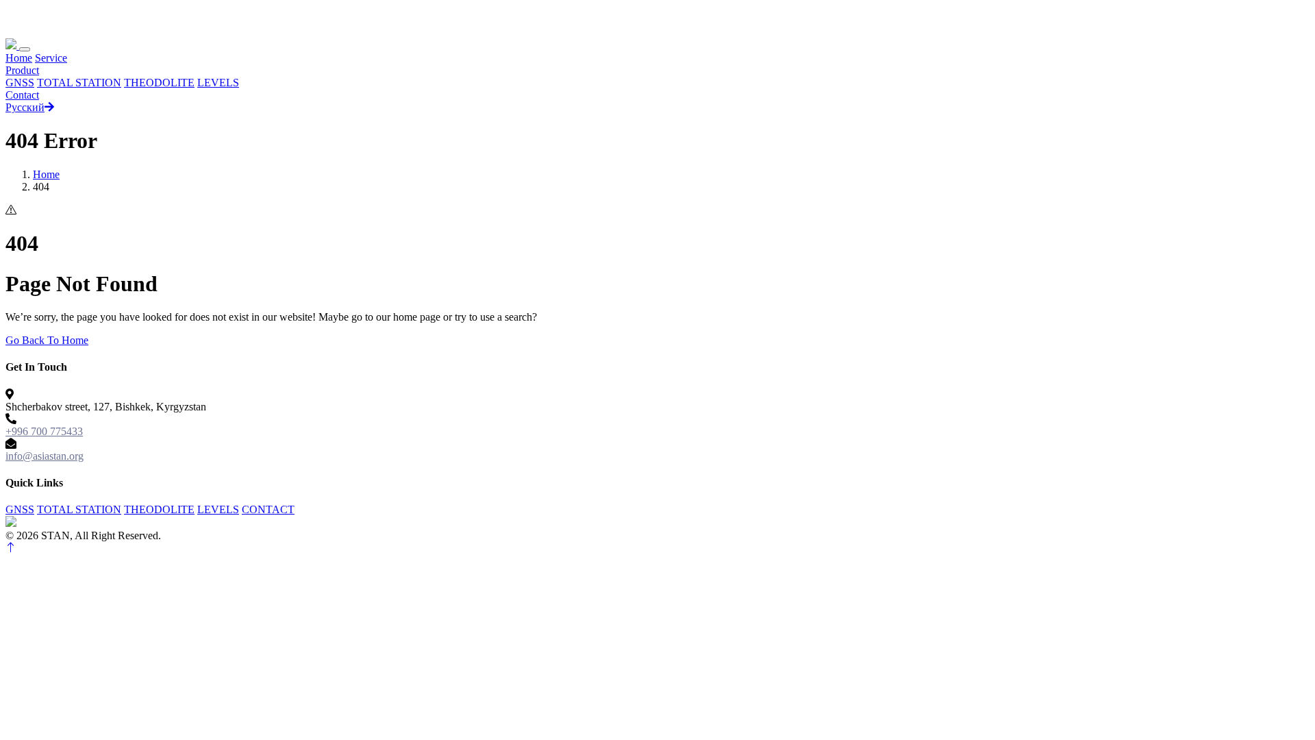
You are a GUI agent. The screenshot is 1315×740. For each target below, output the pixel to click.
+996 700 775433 (44, 431)
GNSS (19, 82)
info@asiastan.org (44, 456)
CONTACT (268, 509)
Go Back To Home (46, 340)
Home (18, 58)
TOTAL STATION (79, 82)
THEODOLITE (159, 82)
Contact (22, 95)
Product (22, 70)
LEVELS (218, 82)
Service (51, 58)
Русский (25, 107)
